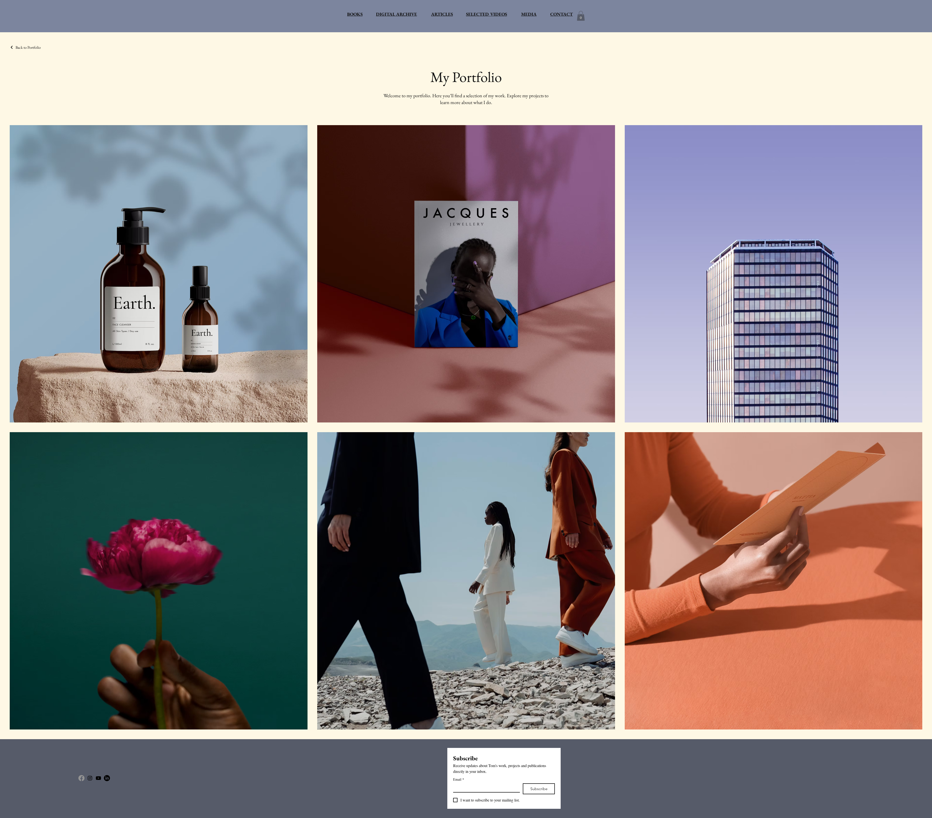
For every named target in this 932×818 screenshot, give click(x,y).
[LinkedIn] (107, 778)
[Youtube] (98, 778)
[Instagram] (90, 778)
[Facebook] (81, 778)
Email (458, 779)
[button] (581, 16)
